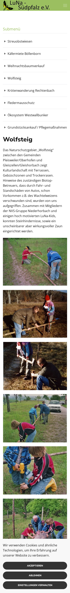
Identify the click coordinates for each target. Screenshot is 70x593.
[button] (65, 5)
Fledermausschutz (21, 103)
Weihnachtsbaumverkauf (26, 66)
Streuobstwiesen (20, 41)
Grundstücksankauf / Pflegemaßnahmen (37, 127)
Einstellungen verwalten (35, 585)
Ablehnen (35, 575)
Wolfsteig (14, 78)
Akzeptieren (35, 565)
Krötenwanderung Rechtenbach (31, 90)
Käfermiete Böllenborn (24, 53)
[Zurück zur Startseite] (26, 5)
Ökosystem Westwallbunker (28, 115)
